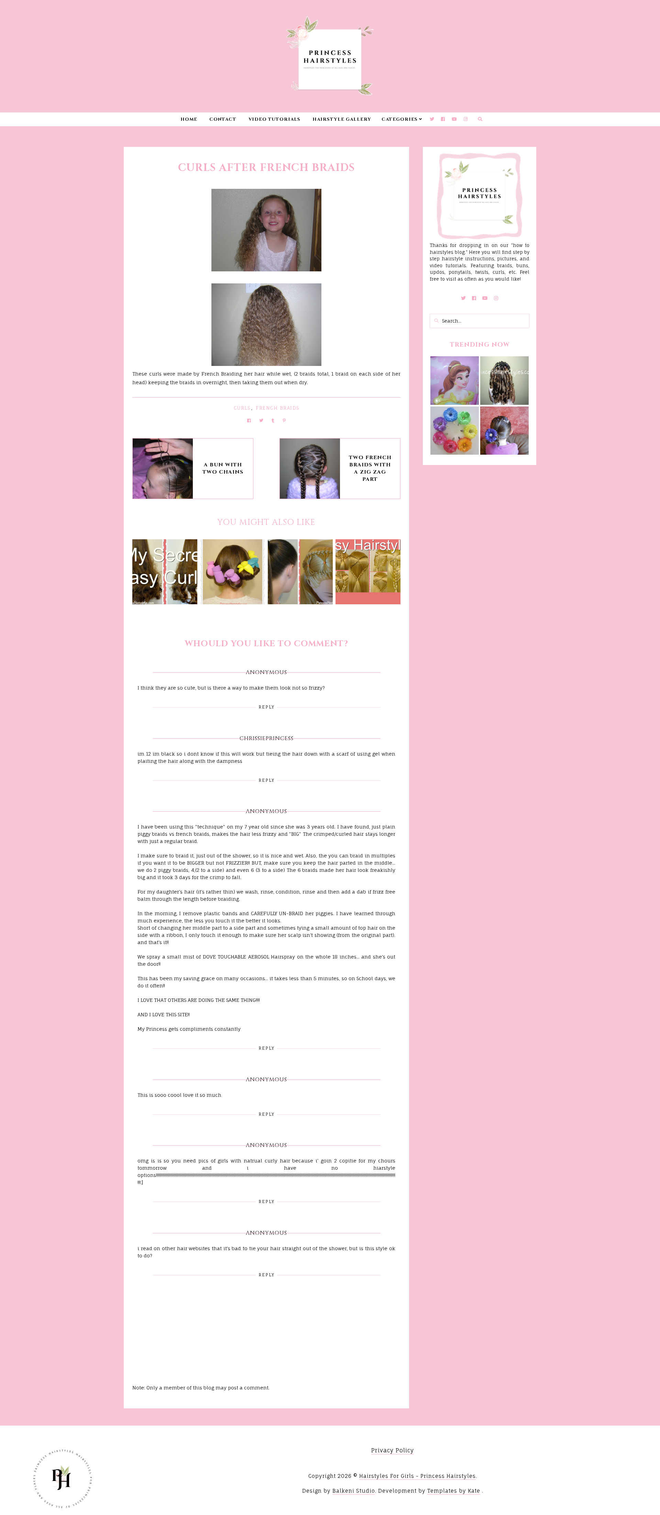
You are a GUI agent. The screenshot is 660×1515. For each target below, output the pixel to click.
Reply (266, 707)
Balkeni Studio (353, 1490)
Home (188, 119)
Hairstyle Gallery (341, 119)
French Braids (277, 408)
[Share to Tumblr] (273, 420)
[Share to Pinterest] (284, 420)
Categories (400, 119)
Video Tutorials (274, 119)
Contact (222, 119)
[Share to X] (261, 420)
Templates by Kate (453, 1490)
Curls (242, 408)
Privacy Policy (392, 1450)
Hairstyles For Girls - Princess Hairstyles (417, 1476)
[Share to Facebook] (249, 420)
